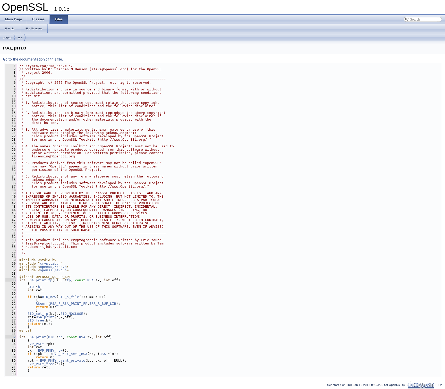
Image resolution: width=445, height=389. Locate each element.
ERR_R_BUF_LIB (102, 304)
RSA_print (45, 317)
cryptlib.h (50, 263)
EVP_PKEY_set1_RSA (69, 354)
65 (10, 280)
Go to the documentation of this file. (33, 59)
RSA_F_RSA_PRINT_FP (68, 304)
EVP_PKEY (36, 344)
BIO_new (49, 297)
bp (60, 337)
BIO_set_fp (38, 314)
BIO (31, 287)
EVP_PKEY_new (50, 350)
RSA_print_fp (40, 280)
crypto (7, 37)
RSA (90, 280)
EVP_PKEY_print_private (62, 360)
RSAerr (42, 304)
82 (10, 337)
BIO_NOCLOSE (72, 314)
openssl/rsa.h (53, 267)
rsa (20, 37)
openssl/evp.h (53, 270)
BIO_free (36, 320)
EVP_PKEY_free (41, 364)
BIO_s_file (68, 297)
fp (69, 280)
